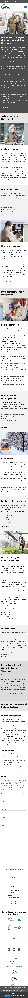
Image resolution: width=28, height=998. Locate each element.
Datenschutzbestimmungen (17, 995)
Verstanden (7, 995)
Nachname (3, 809)
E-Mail (3, 833)
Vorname (3, 817)
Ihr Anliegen (4, 841)
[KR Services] (14, 981)
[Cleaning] (14, 927)
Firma (2, 801)
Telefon (3, 825)
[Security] (14, 920)
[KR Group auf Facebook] (20, 950)
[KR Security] (14, 974)
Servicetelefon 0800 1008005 (14, 967)
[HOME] (5, 9)
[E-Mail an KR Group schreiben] (15, 950)
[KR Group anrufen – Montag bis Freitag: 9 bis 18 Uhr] (10, 950)
